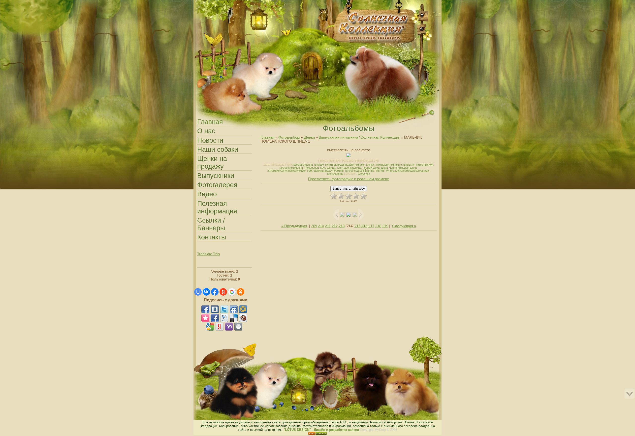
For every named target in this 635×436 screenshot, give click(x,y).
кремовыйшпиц (303, 164)
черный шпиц (371, 167)
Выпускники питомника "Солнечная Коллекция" (359, 137)
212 (335, 226)
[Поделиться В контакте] (215, 309)
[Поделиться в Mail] (243, 309)
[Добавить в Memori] (205, 318)
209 (314, 226)
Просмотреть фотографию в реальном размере (348, 179)
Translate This (208, 254)
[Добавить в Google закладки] (210, 327)
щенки (370, 164)
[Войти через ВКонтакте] (206, 292)
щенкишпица (335, 173)
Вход (208, 3)
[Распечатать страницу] (238, 327)
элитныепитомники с (389, 164)
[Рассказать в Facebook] (205, 309)
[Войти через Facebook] (215, 292)
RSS (213, 3)
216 (364, 226)
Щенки (309, 137)
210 (321, 226)
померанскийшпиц (291, 167)
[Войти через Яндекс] (223, 292)
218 (378, 226)
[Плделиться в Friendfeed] (234, 309)
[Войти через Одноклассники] (240, 292)
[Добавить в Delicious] (234, 318)
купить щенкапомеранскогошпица (407, 170)
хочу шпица (327, 167)
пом (309, 170)
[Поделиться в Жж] (224, 318)
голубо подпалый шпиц (359, 170)
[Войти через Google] (232, 292)
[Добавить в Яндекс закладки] (219, 327)
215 (357, 226)
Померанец (311, 167)
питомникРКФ (424, 164)
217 (371, 226)
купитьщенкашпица (349, 167)
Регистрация (203, 3)
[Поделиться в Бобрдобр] (243, 318)
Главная (198, 3)
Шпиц (384, 167)
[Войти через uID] (198, 292)
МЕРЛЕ (380, 170)
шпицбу (319, 164)
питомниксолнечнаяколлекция (286, 170)
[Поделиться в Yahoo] (229, 327)
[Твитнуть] (224, 309)
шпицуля (408, 164)
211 (328, 226)
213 (342, 226)
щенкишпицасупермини (329, 170)
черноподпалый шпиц (403, 167)
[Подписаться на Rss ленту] (215, 318)
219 (385, 226)
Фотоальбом (289, 137)
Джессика (364, 173)
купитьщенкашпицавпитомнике (345, 164)
